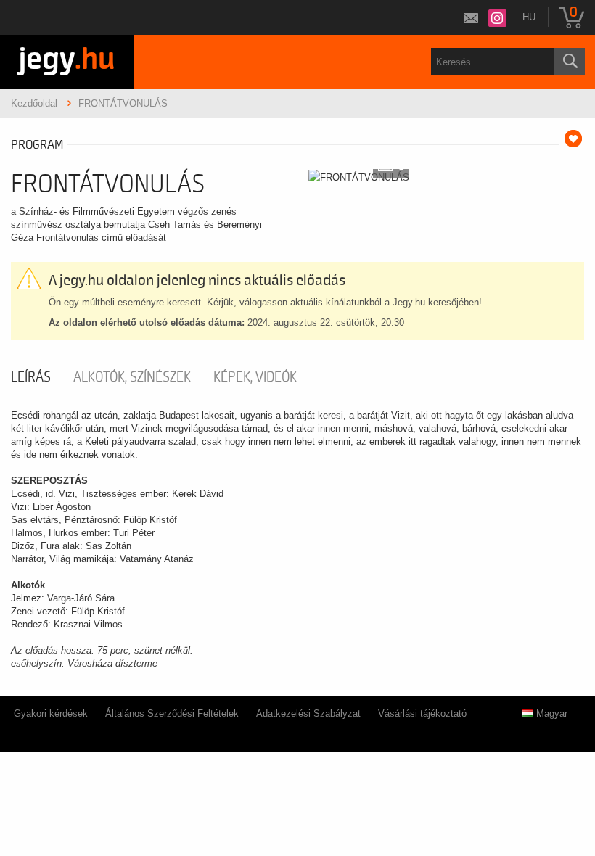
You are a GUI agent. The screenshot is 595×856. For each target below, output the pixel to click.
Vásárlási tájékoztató (422, 713)
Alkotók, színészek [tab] (132, 377)
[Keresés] (569, 61)
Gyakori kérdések (51, 713)
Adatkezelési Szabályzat (308, 713)
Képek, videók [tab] (255, 377)
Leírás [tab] (31, 377)
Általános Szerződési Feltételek (172, 713)
